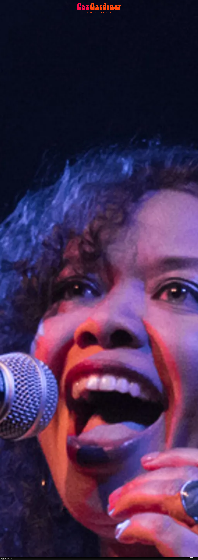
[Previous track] (1, 558)
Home (88, 12)
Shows (94, 12)
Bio (91, 12)
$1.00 (192, 558)
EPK (110, 12)
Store (102, 12)
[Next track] (5, 558)
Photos (98, 12)
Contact (106, 12)
